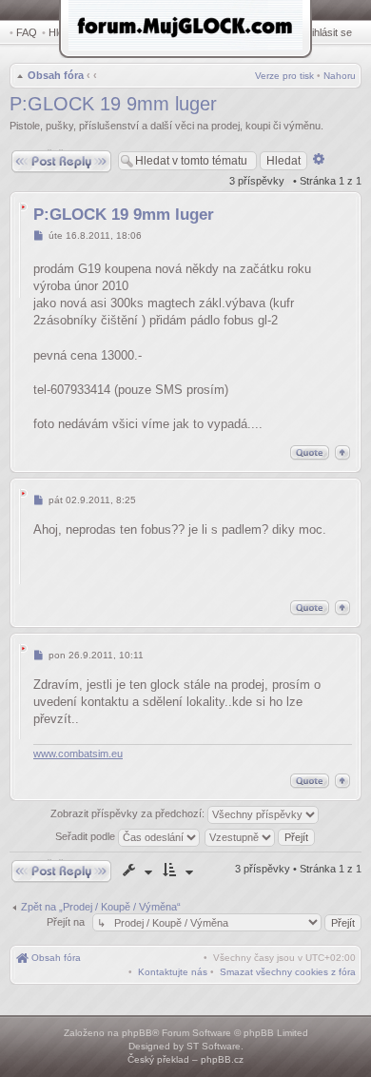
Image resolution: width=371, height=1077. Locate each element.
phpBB (137, 1033)
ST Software (213, 1046)
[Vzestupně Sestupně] (261, 836)
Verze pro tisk (284, 75)
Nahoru (339, 75)
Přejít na (67, 922)
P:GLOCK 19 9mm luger (113, 103)
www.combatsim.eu (78, 753)
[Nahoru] (342, 452)
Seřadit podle (86, 836)
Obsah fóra (56, 75)
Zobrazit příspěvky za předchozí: (128, 813)
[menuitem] (288, 972)
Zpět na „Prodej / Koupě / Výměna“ (101, 906)
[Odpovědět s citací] (309, 452)
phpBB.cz (222, 1059)
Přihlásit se (327, 32)
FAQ (26, 32)
